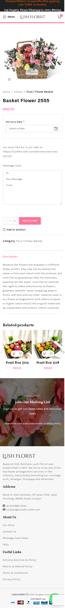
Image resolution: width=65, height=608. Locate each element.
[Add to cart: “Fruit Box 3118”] (45, 354)
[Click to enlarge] (9, 79)
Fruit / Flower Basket (40, 91)
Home (6, 91)
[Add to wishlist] (20, 354)
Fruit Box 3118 (47, 362)
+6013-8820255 (52, 10)
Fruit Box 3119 (17, 362)
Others (18, 91)
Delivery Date (15, 121)
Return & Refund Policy (17, 566)
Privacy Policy (54, 423)
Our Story (8, 525)
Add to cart (30, 220)
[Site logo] (32, 16)
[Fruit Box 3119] (17, 344)
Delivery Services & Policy (19, 559)
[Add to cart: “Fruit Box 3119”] (14, 354)
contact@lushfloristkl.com (23, 509)
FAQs (6, 544)
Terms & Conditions (15, 572)
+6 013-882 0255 (16, 505)
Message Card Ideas (15, 538)
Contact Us (9, 531)
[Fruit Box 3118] (47, 344)
